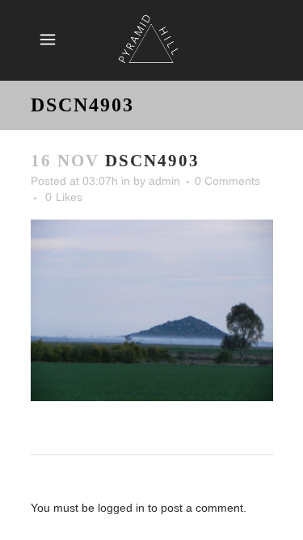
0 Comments (227, 180)
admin (164, 180)
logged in (121, 507)
